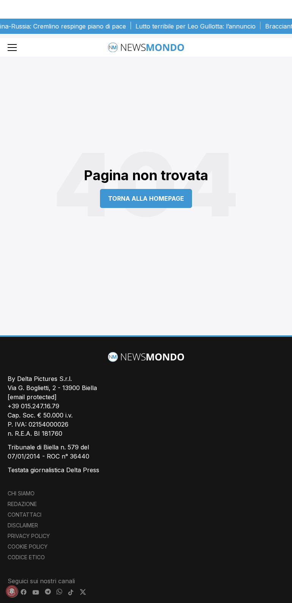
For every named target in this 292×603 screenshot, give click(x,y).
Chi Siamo (21, 493)
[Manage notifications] (12, 591)
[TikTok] (71, 592)
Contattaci (24, 514)
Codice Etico (26, 557)
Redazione (22, 504)
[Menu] (12, 47)
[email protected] (32, 397)
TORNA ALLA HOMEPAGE (146, 198)
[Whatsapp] (59, 592)
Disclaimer (23, 525)
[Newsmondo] (146, 47)
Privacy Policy (29, 536)
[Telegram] (48, 592)
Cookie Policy (28, 546)
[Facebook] (23, 592)
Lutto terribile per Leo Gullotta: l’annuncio (191, 26)
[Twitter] (83, 592)
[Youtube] (36, 592)
